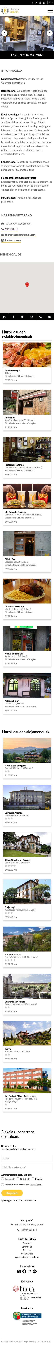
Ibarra (8, 1048)
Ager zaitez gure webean (27, 1257)
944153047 (11, 228)
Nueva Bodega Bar (14, 653)
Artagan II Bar (12, 700)
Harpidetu (12, 1193)
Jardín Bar (10, 417)
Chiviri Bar (10, 559)
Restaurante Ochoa (14, 464)
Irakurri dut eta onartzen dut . (23, 1184)
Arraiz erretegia (12, 370)
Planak (38, 1178)
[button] (4, 33)
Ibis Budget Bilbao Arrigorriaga (20, 1096)
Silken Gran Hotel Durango (18, 860)
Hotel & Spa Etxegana (15, 765)
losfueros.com (13, 240)
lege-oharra (36, 1184)
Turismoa (27, 1250)
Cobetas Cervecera (14, 606)
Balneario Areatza (13, 812)
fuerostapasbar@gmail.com (20, 234)
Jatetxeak (10, 1178)
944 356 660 (30, 1229)
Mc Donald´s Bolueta (15, 512)
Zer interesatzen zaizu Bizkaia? (16, 1174)
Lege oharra (29, 1342)
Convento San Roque (15, 1001)
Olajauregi (10, 907)
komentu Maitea (13, 954)
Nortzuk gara (27, 1253)
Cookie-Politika (43, 1342)
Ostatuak (25, 1178)
